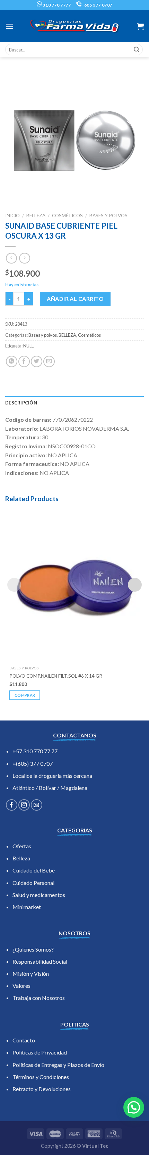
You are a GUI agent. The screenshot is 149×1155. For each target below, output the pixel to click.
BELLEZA (35, 215)
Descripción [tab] (21, 402)
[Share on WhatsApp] (11, 361)
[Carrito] (140, 26)
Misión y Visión (30, 973)
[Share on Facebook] (24, 361)
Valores (21, 985)
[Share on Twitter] (36, 361)
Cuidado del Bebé (33, 870)
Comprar (25, 695)
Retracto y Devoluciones (41, 1089)
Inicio (12, 215)
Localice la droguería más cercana (52, 775)
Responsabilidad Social (39, 961)
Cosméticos (67, 215)
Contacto (23, 1040)
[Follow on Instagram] (24, 805)
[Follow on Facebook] (11, 805)
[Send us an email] (36, 805)
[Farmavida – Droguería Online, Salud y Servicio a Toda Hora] (74, 26)
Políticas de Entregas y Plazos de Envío (58, 1064)
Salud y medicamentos (38, 894)
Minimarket (26, 907)
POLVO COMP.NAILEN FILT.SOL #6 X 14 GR (55, 676)
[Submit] (136, 50)
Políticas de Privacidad (39, 1052)
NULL (28, 346)
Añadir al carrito (75, 298)
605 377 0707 (97, 5)
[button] (133, 1107)
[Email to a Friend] (49, 361)
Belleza (21, 858)
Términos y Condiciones (40, 1076)
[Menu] (9, 26)
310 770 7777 (56, 5)
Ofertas (21, 846)
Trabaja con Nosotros (38, 997)
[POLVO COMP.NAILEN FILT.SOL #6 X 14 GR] (74, 584)
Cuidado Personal (33, 882)
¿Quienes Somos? (33, 949)
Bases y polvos (108, 215)
